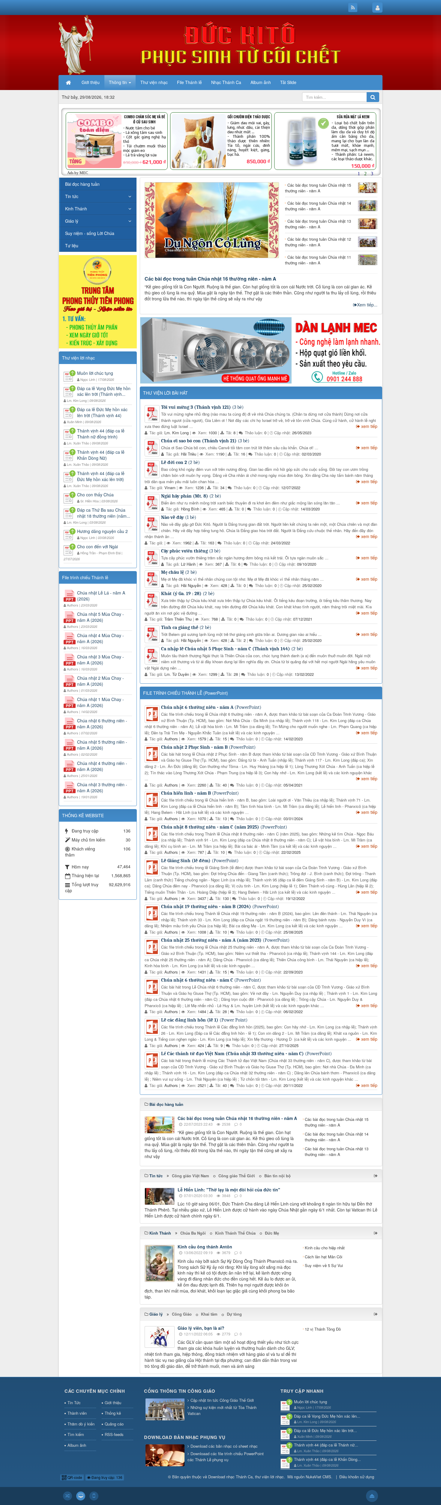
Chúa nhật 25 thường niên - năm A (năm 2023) (225, 940)
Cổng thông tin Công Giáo (179, 1391)
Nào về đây (178, 517)
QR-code (74, 1477)
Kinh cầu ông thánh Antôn (205, 1247)
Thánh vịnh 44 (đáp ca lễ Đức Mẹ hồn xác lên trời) (100, 476)
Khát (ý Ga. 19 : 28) (187, 593)
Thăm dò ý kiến (81, 1424)
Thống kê (113, 1413)
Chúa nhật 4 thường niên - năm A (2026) (102, 766)
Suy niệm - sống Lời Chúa (89, 233)
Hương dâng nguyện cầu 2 (102, 531)
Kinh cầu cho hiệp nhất (325, 1248)
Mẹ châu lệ (179, 572)
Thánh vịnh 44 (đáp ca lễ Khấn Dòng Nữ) (100, 455)
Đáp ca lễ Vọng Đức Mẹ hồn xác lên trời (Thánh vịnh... (103, 391)
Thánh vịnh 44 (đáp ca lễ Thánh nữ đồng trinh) (100, 434)
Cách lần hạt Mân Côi (323, 1257)
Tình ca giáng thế (186, 627)
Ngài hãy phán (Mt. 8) (191, 496)
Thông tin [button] (118, 82)
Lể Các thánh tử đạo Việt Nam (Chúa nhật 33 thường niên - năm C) (246, 1053)
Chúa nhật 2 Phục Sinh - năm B (208, 747)
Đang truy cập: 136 (106, 1477)
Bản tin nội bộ (277, 1175)
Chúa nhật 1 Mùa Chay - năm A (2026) (100, 702)
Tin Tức (74, 1402)
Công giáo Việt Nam (190, 1175)
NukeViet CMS (318, 1476)
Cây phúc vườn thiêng (190, 551)
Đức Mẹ (272, 1233)
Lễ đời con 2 (180, 462)
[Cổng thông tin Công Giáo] (165, 1410)
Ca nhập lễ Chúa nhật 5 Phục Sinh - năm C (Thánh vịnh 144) (232, 649)
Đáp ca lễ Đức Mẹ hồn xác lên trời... (325, 1430)
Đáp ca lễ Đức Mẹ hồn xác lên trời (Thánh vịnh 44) (102, 412)
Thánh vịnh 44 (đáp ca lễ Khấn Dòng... (327, 1459)
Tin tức (71, 196)
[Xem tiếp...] (376, 1175)
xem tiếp (369, 426)
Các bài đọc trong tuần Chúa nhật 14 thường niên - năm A (336, 1137)
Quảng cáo (114, 1424)
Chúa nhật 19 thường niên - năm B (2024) (220, 906)
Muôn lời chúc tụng (95, 373)
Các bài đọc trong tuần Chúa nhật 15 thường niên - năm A (336, 1122)
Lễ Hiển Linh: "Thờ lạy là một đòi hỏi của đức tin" (229, 1190)
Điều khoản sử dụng (356, 1476)
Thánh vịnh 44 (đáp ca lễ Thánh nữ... (326, 1445)
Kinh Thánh (76, 209)
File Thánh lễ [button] (189, 82)
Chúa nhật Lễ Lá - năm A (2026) (101, 596)
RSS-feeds (114, 1434)
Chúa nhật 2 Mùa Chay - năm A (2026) (100, 681)
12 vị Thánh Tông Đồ (323, 1329)
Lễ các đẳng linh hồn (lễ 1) (204, 1020)
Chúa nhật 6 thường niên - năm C (211, 980)
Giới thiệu (113, 1402)
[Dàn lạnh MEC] (261, 350)
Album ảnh (77, 1445)
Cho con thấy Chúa (95, 495)
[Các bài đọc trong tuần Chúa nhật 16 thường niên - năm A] (212, 219)
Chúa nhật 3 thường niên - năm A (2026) (102, 787)
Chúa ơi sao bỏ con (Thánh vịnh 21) (205, 441)
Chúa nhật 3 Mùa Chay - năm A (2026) (100, 660)
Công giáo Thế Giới (236, 1175)
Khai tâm (209, 1314)
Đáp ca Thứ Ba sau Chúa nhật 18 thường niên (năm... (103, 513)
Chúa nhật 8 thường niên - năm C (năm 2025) (224, 827)
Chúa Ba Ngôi (193, 1233)
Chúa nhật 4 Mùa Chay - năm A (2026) (100, 638)
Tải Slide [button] (288, 82)
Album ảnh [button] (260, 82)
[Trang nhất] (69, 82)
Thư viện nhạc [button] (154, 82)
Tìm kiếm (76, 1434)
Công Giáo (182, 1314)
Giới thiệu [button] (91, 82)
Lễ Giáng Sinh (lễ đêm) (199, 860)
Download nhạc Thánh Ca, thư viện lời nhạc (246, 1476)
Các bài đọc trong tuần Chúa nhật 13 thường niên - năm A (336, 1151)
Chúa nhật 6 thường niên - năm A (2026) (102, 724)
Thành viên (77, 1413)
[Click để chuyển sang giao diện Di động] (93, 1495)
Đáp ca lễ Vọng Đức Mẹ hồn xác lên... (327, 1416)
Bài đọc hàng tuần (82, 184)
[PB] (98, 301)
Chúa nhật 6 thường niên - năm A (211, 707)
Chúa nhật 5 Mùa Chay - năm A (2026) (100, 617)
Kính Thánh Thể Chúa (235, 1233)
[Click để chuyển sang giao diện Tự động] (67, 1495)
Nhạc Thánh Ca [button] (226, 82)
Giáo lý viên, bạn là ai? (201, 1328)
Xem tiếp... (367, 305)
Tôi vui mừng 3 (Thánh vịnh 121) (202, 407)
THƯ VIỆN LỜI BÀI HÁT (165, 393)
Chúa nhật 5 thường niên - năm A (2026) (102, 745)
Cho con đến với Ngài (97, 546)
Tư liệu (71, 245)
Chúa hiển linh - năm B (200, 793)
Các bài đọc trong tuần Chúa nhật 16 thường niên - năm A (210, 278)
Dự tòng (234, 1314)
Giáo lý (71, 221)
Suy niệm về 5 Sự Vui (324, 1265)
